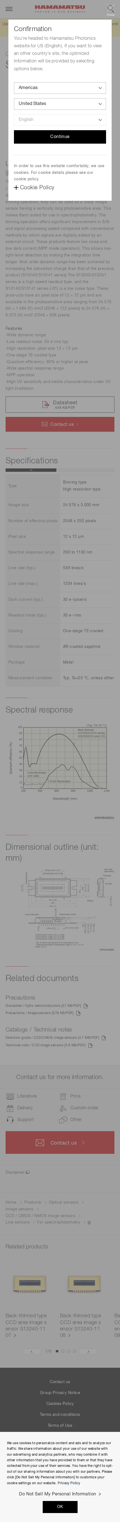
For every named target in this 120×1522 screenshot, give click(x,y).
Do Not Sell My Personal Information (57, 1494)
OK (60, 1507)
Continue (60, 137)
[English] (60, 120)
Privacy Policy (69, 1483)
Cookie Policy (37, 187)
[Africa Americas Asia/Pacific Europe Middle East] (60, 88)
